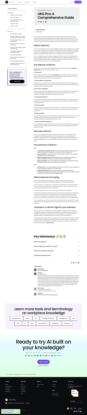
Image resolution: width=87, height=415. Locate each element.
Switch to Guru (55, 393)
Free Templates (55, 395)
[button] (12, 2)
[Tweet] (43, 22)
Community (23, 391)
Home (6, 374)
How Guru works (8, 386)
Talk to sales (78, 2)
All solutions (7, 391)
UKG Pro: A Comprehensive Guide (29, 374)
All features (7, 389)
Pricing (34, 2)
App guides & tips (17, 374)
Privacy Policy (10, 412)
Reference (11, 374)
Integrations (7, 388)
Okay (18, 411)
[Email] (39, 22)
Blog (22, 393)
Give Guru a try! (50, 222)
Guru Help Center (40, 384)
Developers (23, 389)
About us (54, 386)
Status (38, 386)
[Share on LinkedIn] (41, 22)
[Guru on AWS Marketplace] (74, 393)
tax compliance (56, 75)
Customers (23, 386)
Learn (22, 384)
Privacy (24, 410)
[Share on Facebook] (46, 22)
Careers (54, 384)
